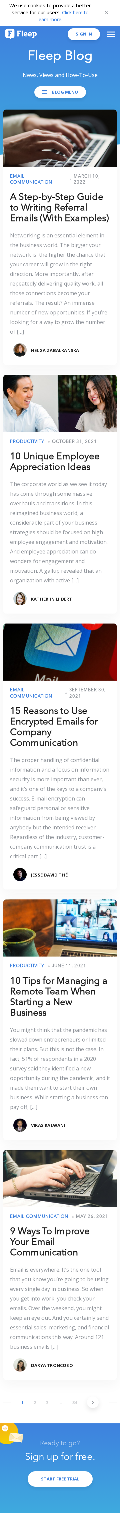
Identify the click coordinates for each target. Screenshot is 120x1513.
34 (74, 1402)
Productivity (27, 442)
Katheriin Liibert (51, 599)
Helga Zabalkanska (55, 350)
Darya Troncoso (52, 1365)
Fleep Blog (60, 56)
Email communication (39, 1217)
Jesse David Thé (49, 875)
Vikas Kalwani (48, 1125)
